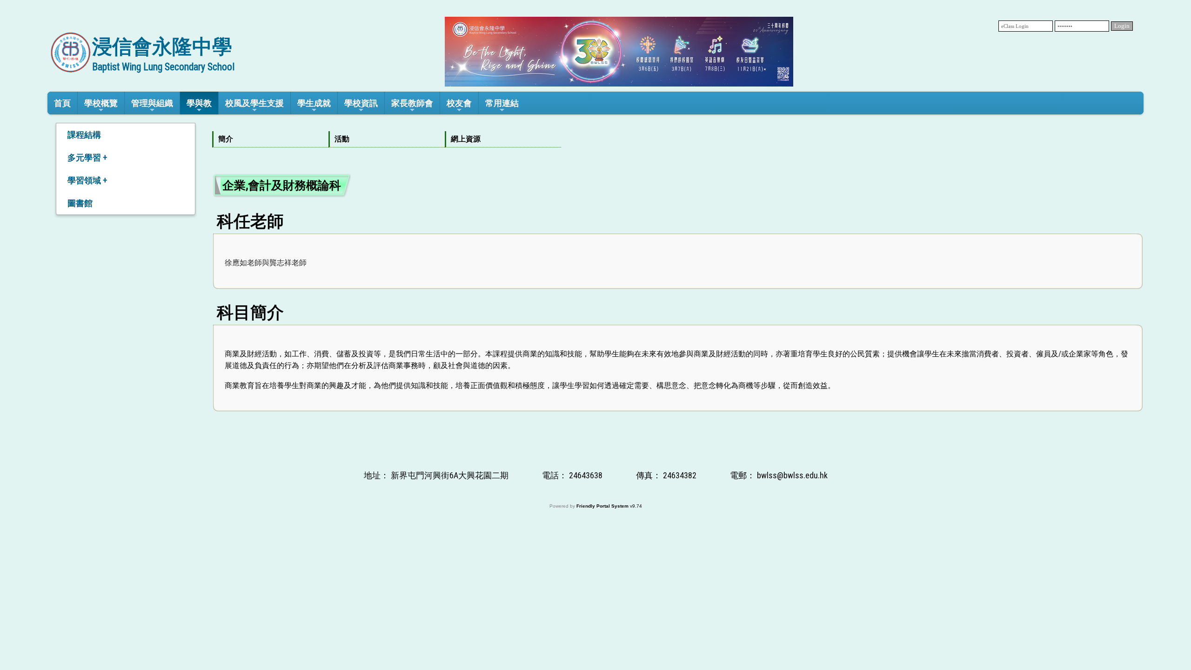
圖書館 (80, 203)
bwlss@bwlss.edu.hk (792, 475)
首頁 (62, 103)
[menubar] (386, 139)
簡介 (225, 138)
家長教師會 (412, 103)
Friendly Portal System (603, 506)
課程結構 (84, 135)
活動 (342, 138)
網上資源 (466, 138)
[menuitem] (270, 139)
